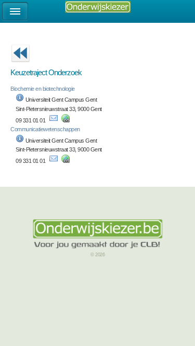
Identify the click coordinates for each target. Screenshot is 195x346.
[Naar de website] (65, 120)
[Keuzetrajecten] (20, 65)
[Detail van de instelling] (20, 99)
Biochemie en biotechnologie (42, 89)
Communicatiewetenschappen (45, 129)
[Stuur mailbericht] (53, 120)
